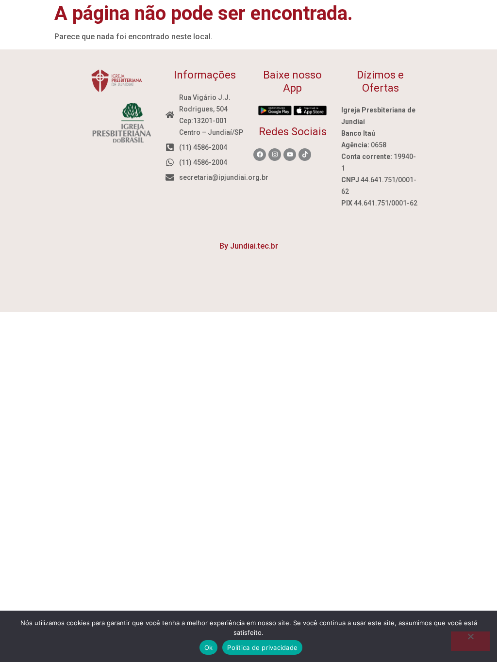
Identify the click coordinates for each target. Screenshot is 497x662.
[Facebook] (259, 154)
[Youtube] (289, 154)
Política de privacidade (262, 647)
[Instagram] (274, 154)
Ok (208, 647)
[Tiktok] (304, 154)
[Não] (470, 641)
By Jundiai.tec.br (248, 246)
